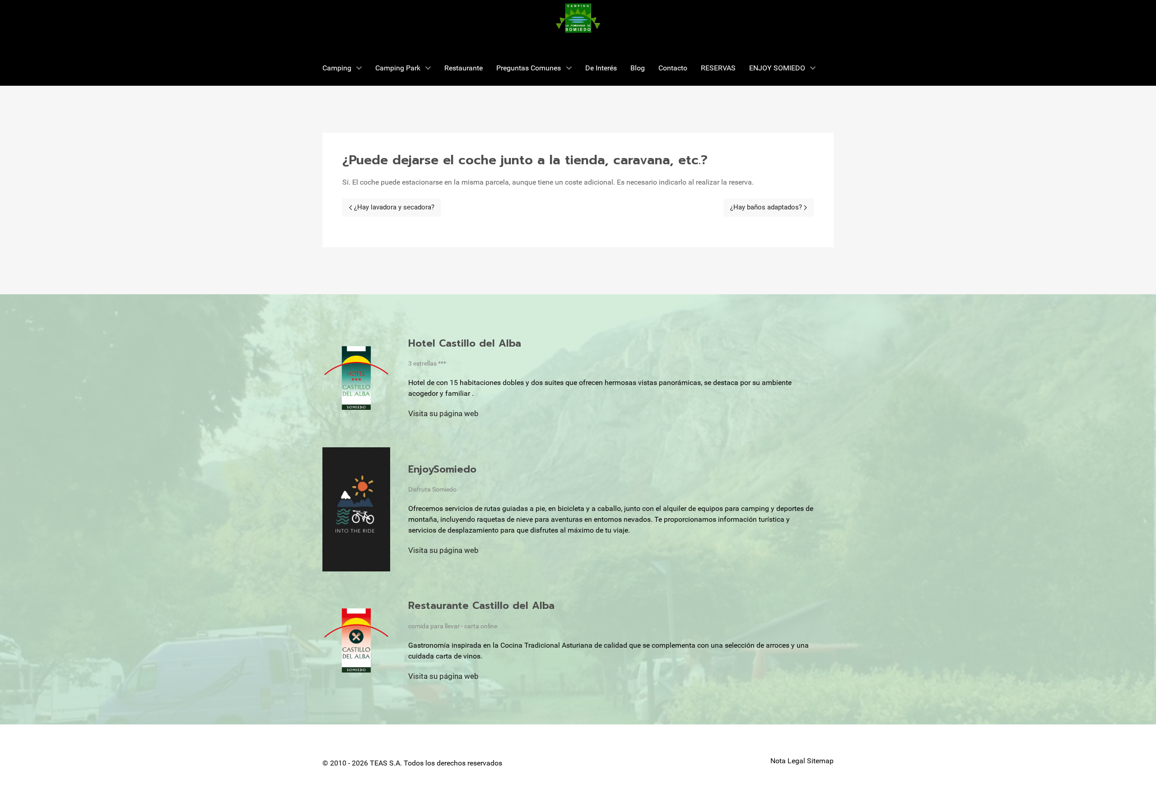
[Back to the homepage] (578, 18)
